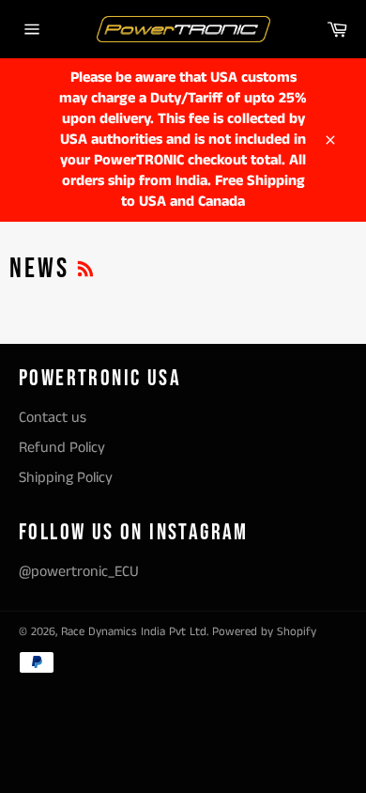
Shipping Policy (66, 478)
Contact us (52, 417)
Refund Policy (62, 448)
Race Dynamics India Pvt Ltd (133, 631)
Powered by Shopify (264, 631)
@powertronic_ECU (79, 572)
